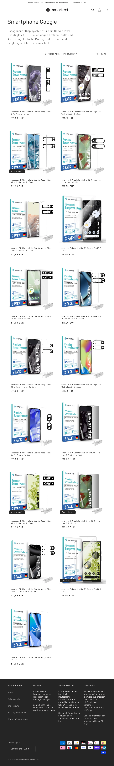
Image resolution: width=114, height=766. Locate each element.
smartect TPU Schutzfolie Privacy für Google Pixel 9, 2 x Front (80, 522)
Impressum (13, 706)
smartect (18, 759)
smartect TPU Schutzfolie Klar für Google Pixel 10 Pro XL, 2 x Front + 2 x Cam (31, 590)
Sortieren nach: (52, 53)
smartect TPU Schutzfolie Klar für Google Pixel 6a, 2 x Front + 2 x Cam (31, 317)
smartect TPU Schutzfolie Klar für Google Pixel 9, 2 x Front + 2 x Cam (81, 181)
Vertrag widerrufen (17, 712)
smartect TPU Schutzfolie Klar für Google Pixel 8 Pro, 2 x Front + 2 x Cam (31, 181)
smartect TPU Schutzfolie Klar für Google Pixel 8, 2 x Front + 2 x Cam (31, 113)
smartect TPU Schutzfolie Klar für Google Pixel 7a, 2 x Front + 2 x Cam (81, 113)
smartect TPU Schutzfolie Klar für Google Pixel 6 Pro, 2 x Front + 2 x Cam (31, 522)
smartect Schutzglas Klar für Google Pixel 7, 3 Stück (81, 249)
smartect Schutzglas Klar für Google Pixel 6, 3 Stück (81, 590)
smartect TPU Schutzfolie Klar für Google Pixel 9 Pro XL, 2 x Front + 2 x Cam (31, 385)
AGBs (10, 692)
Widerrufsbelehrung (18, 719)
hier (60, 721)
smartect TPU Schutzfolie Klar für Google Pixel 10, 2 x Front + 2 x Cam (81, 385)
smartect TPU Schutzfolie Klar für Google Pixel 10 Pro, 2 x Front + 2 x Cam (81, 317)
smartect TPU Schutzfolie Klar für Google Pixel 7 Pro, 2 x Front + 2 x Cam (31, 249)
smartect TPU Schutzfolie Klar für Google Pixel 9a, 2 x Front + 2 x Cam (31, 454)
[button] (6, 10)
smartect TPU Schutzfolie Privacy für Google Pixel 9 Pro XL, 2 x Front (80, 454)
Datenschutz (14, 699)
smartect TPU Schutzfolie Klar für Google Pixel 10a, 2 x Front (31, 658)
